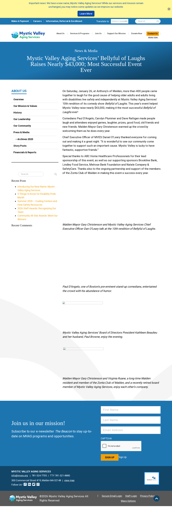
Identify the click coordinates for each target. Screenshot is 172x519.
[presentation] (121, 446)
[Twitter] (33, 484)
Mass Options (128, 501)
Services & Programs (79, 33)
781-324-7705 (39, 475)
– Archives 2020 (24, 139)
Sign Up (109, 457)
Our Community (22, 125)
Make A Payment (20, 21)
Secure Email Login (112, 496)
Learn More (86, 13)
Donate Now (136, 33)
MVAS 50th (153, 38)
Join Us (98, 33)
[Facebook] (25, 484)
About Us (60, 33)
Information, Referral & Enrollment (64, 21)
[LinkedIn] (29, 484)
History (17, 112)
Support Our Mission (116, 33)
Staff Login (131, 496)
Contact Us (153, 34)
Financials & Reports (24, 152)
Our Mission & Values (25, 106)
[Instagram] (38, 484)
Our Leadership (21, 119)
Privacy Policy (147, 496)
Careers (37, 21)
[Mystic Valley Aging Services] (28, 35)
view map (69, 480)
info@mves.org (19, 475)
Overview (18, 99)
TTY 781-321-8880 (60, 475)
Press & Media (21, 132)
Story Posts (19, 145)
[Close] (169, 9)
